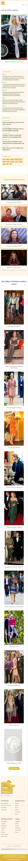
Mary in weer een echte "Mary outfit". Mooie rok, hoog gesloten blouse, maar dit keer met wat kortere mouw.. (14, 101)
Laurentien (17, 812)
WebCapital (18, 859)
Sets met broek (4, 834)
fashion (11, 159)
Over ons (20, 849)
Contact (25, 849)
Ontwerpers (4, 807)
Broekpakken (4, 821)
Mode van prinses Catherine (14, 202)
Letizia (4, 161)
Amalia (7, 159)
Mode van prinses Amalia (14, 267)
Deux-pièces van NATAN (14, 326)
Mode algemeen (4, 803)
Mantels (3, 832)
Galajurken (3, 825)
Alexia (16, 807)
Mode (16, 161)
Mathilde (12, 161)
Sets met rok (4, 836)
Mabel (16, 814)
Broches (17, 825)
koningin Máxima (18, 159)
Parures (17, 832)
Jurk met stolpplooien (14, 447)
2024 (4, 159)
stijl (7, 164)
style (11, 164)
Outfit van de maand (6, 805)
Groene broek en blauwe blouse (14, 487)
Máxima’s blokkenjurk (14, 685)
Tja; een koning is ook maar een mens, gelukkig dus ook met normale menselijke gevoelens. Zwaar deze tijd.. (14, 109)
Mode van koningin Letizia (14, 246)
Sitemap (12, 857)
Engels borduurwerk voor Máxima (14, 62)
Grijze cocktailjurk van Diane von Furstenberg (14, 367)
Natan (4, 164)
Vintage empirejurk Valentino (14, 527)
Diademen (17, 821)
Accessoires (3, 809)
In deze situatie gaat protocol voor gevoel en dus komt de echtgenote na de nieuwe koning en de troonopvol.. (14, 86)
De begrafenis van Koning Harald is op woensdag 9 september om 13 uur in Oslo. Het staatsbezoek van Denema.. (14, 78)
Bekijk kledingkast (14, 768)
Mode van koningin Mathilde (14, 224)
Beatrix (17, 803)
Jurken (2, 830)
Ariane (16, 809)
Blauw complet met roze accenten (14, 606)
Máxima (20, 161)
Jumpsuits (3, 828)
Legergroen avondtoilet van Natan (14, 567)
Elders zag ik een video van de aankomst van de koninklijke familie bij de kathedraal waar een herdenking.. (13, 93)
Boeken (15, 849)
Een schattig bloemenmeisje (14, 407)
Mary (8, 161)
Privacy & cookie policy (20, 857)
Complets (3, 823)
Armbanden (18, 828)
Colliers (17, 823)
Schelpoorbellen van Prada (14, 763)
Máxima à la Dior (14, 646)
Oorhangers (18, 830)
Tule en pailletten (14, 725)
